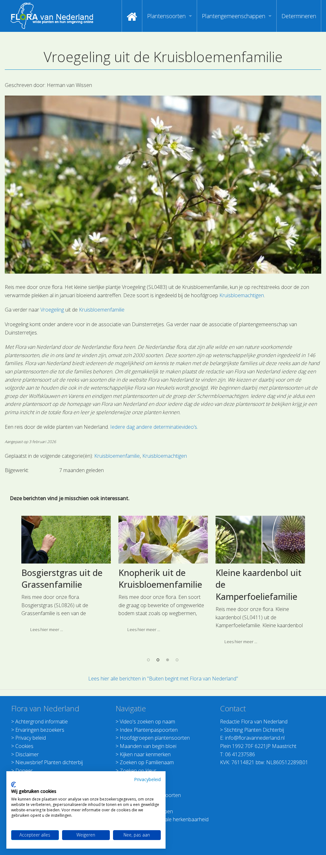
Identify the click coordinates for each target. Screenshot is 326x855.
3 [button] (168, 660)
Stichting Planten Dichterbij (254, 729)
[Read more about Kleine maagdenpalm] (163, 540)
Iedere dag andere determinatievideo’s (153, 426)
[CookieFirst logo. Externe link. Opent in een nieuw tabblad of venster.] (13, 784)
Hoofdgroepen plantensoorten (155, 737)
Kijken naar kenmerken (145, 754)
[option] (66, 576)
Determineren (298, 16)
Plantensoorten (166, 16)
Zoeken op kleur (138, 770)
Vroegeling (52, 309)
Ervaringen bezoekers (39, 729)
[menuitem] (132, 16)
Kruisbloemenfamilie (101, 309)
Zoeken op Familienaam (147, 762)
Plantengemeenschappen (233, 16)
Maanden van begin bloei (148, 746)
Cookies (24, 746)
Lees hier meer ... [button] (46, 629)
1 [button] (148, 660)
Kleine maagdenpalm (160, 572)
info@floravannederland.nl (255, 737)
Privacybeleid (147, 779)
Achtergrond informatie (41, 721)
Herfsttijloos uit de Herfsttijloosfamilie (60, 579)
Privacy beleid (30, 737)
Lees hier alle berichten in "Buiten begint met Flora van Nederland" (163, 678)
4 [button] (177, 660)
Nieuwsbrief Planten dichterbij (49, 762)
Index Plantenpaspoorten (149, 729)
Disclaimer (27, 754)
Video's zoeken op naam (147, 721)
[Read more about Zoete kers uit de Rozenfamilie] (260, 540)
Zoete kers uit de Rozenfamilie (250, 579)
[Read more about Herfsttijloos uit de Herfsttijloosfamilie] (66, 540)
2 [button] (158, 660)
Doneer (24, 770)
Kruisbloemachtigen (241, 295)
